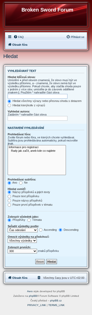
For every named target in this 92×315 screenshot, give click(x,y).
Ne (25, 182)
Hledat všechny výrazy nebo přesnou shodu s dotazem (47, 100)
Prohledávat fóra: (19, 134)
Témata (36, 219)
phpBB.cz (56, 300)
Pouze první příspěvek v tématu (32, 204)
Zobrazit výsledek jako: (23, 216)
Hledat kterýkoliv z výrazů (28, 105)
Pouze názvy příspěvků (27, 200)
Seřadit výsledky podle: (23, 226)
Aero (30, 291)
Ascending (50, 229)
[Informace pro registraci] (36, 147)
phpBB (33, 295)
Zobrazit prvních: (19, 247)
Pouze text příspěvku (25, 196)
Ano (14, 182)
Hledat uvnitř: (17, 188)
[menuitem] (19, 37)
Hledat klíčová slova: (22, 77)
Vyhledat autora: (19, 111)
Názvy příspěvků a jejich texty (31, 192)
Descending (70, 229)
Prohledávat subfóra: (22, 179)
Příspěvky (18, 219)
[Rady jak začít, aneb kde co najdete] (36, 151)
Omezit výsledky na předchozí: (28, 236)
